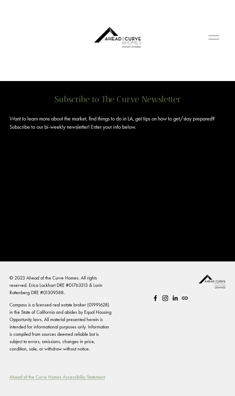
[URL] (185, 298)
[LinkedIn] (175, 298)
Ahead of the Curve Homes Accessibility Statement (57, 377)
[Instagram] (165, 298)
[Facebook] (155, 298)
